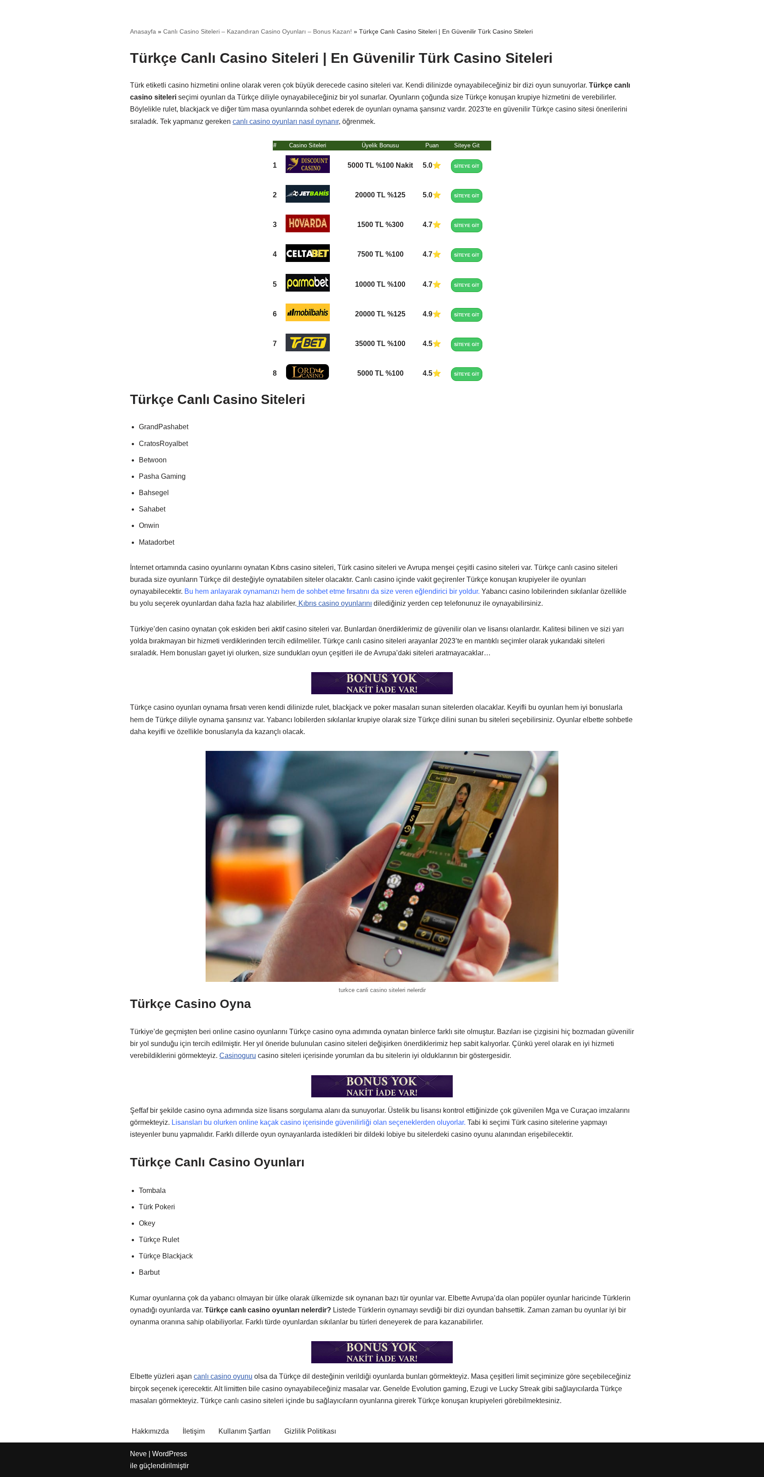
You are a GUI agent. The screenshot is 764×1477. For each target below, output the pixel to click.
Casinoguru (237, 1055)
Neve (138, 1454)
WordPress (169, 1454)
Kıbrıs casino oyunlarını (334, 603)
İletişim (194, 1431)
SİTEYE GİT (466, 166)
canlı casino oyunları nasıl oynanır (286, 121)
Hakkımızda (150, 1431)
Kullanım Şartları (244, 1431)
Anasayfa (143, 31)
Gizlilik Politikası (310, 1431)
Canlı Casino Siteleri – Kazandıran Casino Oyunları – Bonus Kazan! (257, 31)
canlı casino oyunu (223, 1376)
